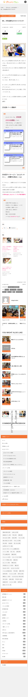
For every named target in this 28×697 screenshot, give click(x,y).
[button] (22, 2)
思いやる (9, 291)
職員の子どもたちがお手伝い (17, 339)
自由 (14, 537)
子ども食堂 (6, 554)
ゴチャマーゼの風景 (7, 471)
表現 (18, 551)
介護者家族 (13, 635)
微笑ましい (6, 576)
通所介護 (13, 597)
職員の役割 (6, 532)
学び (5, 579)
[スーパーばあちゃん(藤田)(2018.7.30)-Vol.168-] (7, 260)
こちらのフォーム (14, 216)
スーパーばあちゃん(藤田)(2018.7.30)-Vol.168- (7, 268)
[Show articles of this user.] (5, 299)
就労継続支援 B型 (7, 480)
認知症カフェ (7, 535)
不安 (15, 571)
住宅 (13, 644)
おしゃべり (6, 562)
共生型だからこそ (8, 565)
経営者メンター (13, 618)
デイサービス (13, 653)
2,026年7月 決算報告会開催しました (10, 324)
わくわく (13, 582)
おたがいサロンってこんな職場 (11, 548)
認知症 (5, 582)
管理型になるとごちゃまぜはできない (18, 375)
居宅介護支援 (13, 638)
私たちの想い (5, 443)
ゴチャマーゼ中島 (6, 351)
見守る (20, 573)
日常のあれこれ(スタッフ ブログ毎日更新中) (14, 194)
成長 (11, 579)
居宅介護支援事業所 (7, 461)
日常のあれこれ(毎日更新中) (8, 16)
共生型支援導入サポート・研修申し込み (11, 486)
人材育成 (7, 368)
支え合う (6, 568)
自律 (5, 573)
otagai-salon (5, 27)
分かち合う (20, 289)
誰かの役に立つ (19, 291)
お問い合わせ (5, 499)
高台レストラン (7, 584)
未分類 (13, 656)
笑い (12, 551)
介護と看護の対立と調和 (16, 366)
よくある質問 (5, 496)
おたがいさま (15, 568)
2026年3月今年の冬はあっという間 (18, 392)
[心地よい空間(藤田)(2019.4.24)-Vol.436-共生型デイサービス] (7, 240)
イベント (6, 551)
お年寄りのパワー (8, 546)
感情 (20, 535)
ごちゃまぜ (6, 377)
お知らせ (15, 532)
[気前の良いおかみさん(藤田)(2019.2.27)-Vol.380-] (18, 240)
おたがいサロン (6, 342)
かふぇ (13, 641)
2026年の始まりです (15, 401)
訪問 (20, 582)
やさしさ (6, 289)
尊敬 (14, 562)
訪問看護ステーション (13, 594)
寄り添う (4, 291)
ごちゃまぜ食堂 (6, 483)
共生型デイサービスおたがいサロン (10, 504)
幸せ (5, 543)
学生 (14, 535)
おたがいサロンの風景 (8, 452)
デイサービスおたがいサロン (9, 455)
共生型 (13, 650)
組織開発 (13, 615)
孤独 (15, 560)
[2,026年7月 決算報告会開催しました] (10, 311)
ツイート (3, 524)
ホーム (3, 440)
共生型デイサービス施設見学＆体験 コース (12, 492)
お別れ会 (13, 348)
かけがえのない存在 (17, 576)
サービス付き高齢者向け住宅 (9, 458)
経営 (13, 647)
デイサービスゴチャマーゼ (9, 474)
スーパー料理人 (7, 560)
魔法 (16, 565)
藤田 (14, 291)
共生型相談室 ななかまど (9, 489)
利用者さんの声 (5, 446)
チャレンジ (6, 557)
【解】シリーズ (13, 626)
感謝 (14, 554)
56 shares (14, 155)
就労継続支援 (13, 609)
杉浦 (10, 543)
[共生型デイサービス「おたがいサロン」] (8, 2)
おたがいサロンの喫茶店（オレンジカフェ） (13, 464)
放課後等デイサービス (8, 477)
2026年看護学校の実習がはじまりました (18, 357)
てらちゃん (12, 573)
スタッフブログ (13, 289)
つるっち (21, 537)
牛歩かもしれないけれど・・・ (18, 383)
